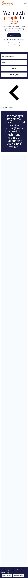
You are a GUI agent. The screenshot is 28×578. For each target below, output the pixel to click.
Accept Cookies (6, 575)
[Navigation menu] (25, 3)
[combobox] (14, 56)
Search (14, 69)
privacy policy (5, 573)
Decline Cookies (18, 575)
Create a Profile (14, 35)
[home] (7, 3)
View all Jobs (14, 75)
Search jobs (14, 44)
